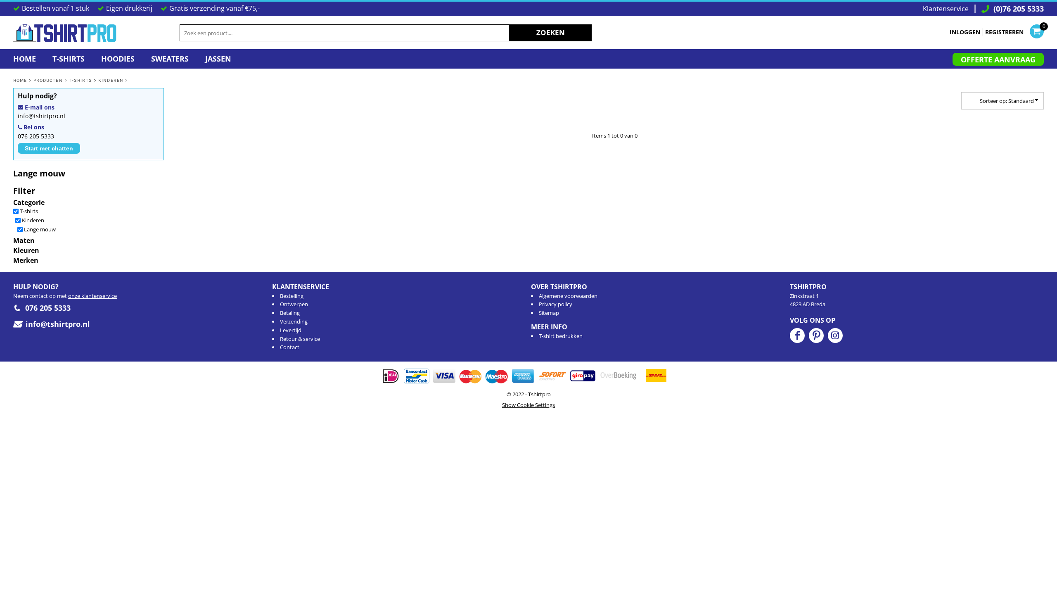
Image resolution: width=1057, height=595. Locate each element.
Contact (289, 347)
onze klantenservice (92, 296)
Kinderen (110, 80)
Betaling (290, 313)
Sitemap (549, 313)
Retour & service (300, 339)
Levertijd (290, 330)
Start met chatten (49, 148)
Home (20, 80)
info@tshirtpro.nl (41, 116)
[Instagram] (835, 335)
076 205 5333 (36, 136)
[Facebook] (797, 335)
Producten (48, 80)
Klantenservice (946, 8)
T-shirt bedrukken (561, 336)
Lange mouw (40, 229)
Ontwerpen (294, 304)
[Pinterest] (816, 335)
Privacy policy (555, 304)
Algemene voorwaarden (568, 296)
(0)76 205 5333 (1018, 9)
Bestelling (291, 296)
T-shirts (80, 80)
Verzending (294, 321)
